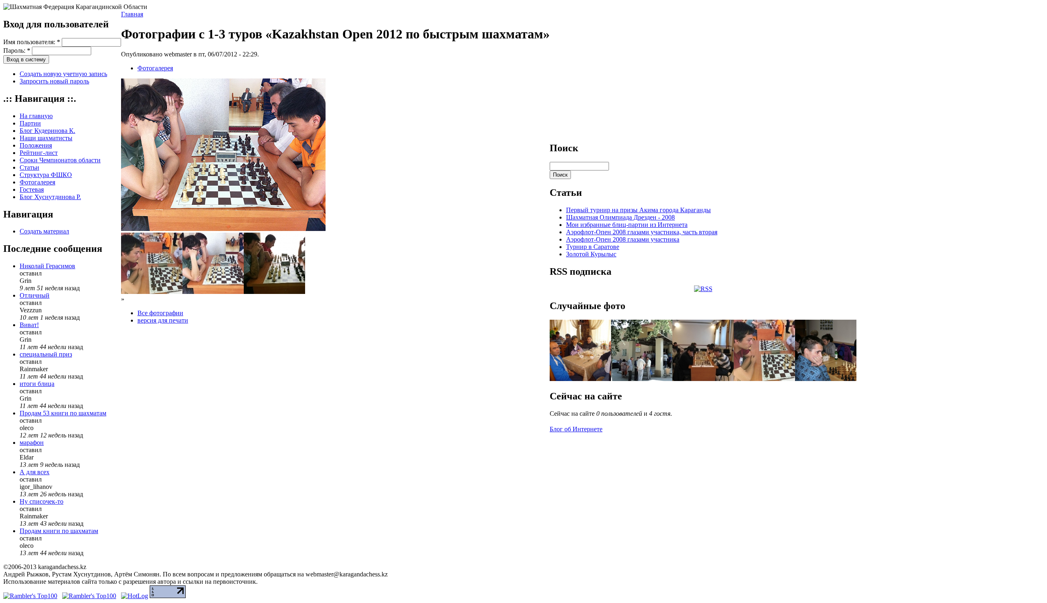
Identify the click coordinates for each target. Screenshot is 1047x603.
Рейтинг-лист (39, 152)
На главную (36, 115)
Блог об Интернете (576, 429)
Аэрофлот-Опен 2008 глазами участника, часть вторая (641, 232)
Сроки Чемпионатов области (60, 160)
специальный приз (46, 354)
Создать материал (44, 231)
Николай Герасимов (47, 265)
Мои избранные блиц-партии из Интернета (627, 224)
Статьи (29, 167)
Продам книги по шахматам (59, 530)
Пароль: (16, 50)
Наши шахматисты (46, 137)
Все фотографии (160, 312)
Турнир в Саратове (592, 246)
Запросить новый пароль (54, 81)
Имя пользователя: (31, 41)
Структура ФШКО (46, 174)
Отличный (34, 295)
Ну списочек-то (41, 501)
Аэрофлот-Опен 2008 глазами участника (622, 239)
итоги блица (37, 383)
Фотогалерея (37, 182)
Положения (36, 145)
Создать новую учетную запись (63, 73)
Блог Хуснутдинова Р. (50, 196)
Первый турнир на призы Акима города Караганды (638, 209)
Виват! (29, 324)
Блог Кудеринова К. (47, 130)
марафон (32, 442)
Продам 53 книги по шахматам (63, 413)
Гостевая (32, 189)
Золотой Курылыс (591, 254)
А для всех (34, 472)
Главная (132, 14)
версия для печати (162, 320)
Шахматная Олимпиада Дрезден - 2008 (620, 217)
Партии (30, 123)
